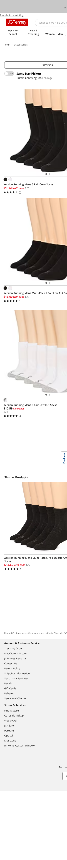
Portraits (9, 730)
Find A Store (11, 710)
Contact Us (10, 663)
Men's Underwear (30, 633)
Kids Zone (10, 740)
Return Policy (12, 668)
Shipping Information (17, 673)
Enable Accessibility (12, 15)
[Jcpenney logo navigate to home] (17, 22)
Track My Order (13, 648)
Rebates (9, 693)
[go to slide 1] (46, 174)
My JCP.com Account (16, 653)
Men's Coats (47, 633)
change (48, 78)
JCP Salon (9, 725)
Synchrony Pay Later (16, 678)
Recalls (8, 683)
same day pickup (28, 74)
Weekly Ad (10, 720)
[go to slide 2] (49, 174)
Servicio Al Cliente (15, 698)
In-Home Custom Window (19, 745)
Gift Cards (10, 688)
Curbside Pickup (14, 715)
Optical (8, 735)
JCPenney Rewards (15, 658)
